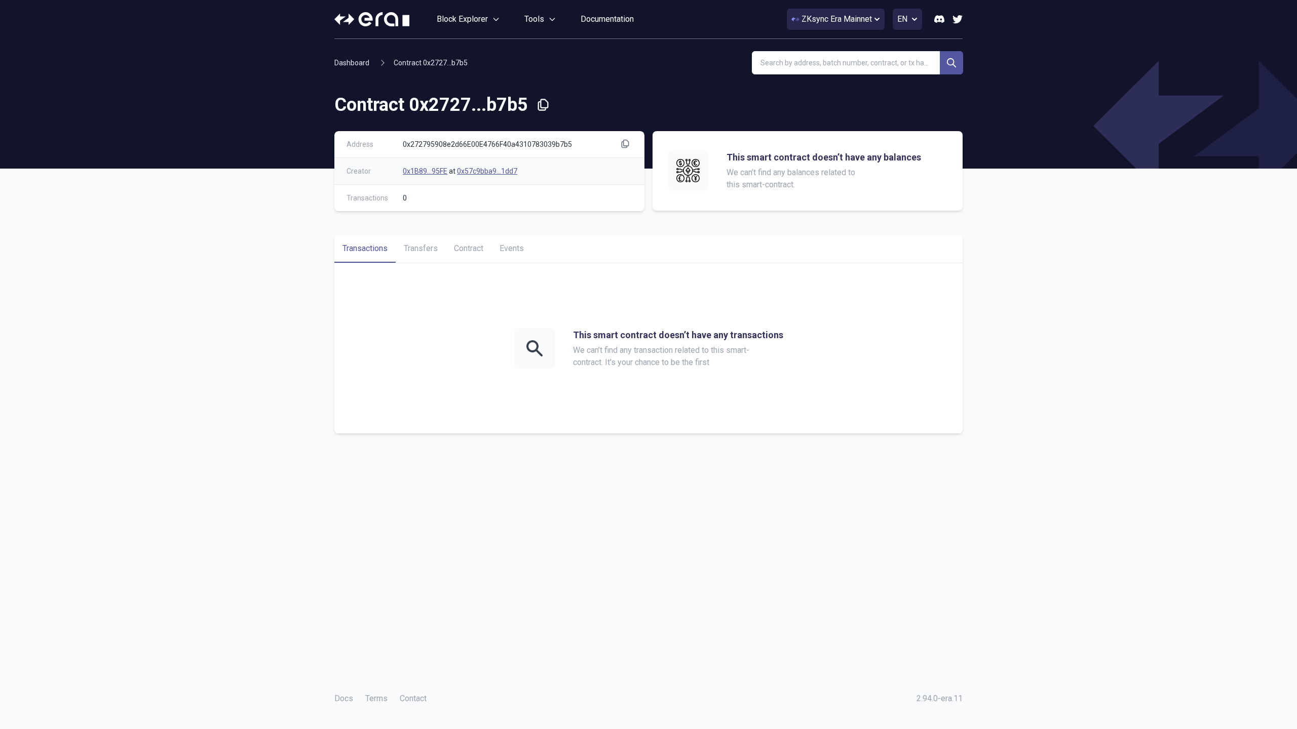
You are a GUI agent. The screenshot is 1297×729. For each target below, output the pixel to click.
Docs (343, 698)
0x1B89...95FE (425, 171)
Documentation (607, 19)
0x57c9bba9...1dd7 (487, 171)
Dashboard (351, 63)
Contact (413, 698)
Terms (376, 698)
